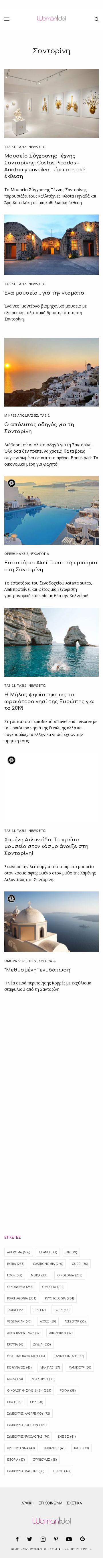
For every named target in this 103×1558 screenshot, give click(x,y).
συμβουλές (45, 1460)
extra (15, 1264)
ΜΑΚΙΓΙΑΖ (50, 1367)
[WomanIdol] (51, 19)
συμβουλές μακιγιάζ (25, 1471)
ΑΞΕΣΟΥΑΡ (75, 1321)
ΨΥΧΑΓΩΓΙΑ (39, 553)
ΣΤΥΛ (36, 1402)
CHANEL (48, 1252)
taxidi (15, 1310)
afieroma (18, 1252)
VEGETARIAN (19, 1321)
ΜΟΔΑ (15, 1379)
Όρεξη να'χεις (16, 553)
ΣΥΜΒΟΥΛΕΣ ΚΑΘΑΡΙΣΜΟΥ (28, 1413)
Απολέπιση (60, 1333)
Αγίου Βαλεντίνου (23, 1333)
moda (39, 1275)
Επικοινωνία (50, 1503)
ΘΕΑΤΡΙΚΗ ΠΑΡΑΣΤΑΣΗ (26, 1356)
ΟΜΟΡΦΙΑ (47, 961)
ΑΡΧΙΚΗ (27, 1503)
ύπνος (61, 1471)
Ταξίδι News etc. (31, 147)
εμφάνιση (54, 1448)
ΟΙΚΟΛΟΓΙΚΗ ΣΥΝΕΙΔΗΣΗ (29, 1390)
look (14, 1275)
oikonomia (20, 1287)
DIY (71, 1252)
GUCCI (80, 1264)
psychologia (59, 1298)
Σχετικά (74, 1503)
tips (39, 1310)
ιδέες (81, 1448)
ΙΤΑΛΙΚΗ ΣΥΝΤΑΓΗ (69, 1356)
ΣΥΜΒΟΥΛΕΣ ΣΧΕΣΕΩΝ (26, 1425)
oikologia (69, 1275)
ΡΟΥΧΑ (68, 1390)
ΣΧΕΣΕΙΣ (67, 1436)
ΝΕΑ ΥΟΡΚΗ (42, 1379)
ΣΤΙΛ (14, 1402)
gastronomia (48, 1264)
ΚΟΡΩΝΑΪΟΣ (19, 1367)
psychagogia (21, 1298)
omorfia (53, 1287)
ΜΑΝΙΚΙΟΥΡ (80, 1367)
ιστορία (16, 1460)
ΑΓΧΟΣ (48, 1321)
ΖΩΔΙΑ (42, 1344)
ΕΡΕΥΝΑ (15, 1344)
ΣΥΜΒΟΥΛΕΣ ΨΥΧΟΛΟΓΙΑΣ (28, 1436)
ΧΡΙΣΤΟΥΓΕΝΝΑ (21, 1448)
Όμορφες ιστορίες (20, 961)
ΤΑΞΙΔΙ (9, 147)
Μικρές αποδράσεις (21, 415)
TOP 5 (61, 1310)
